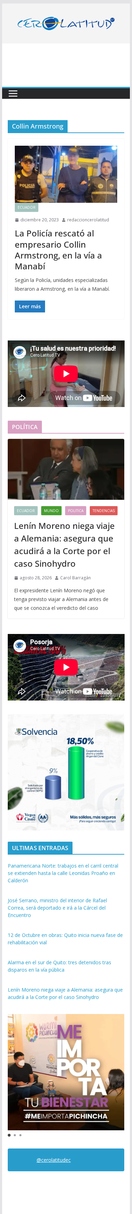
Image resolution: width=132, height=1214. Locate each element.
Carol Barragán (75, 578)
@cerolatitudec (54, 1160)
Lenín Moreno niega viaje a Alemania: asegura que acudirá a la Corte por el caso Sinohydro (64, 544)
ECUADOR (27, 207)
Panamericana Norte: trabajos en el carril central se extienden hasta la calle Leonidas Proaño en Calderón (63, 873)
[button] (9, 1135)
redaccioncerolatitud (88, 220)
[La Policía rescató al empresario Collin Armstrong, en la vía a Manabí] (66, 174)
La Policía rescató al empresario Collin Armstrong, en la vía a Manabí (58, 249)
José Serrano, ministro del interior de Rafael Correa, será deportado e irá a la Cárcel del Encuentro (57, 907)
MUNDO (51, 510)
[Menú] (13, 93)
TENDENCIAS (104, 510)
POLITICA (75, 510)
